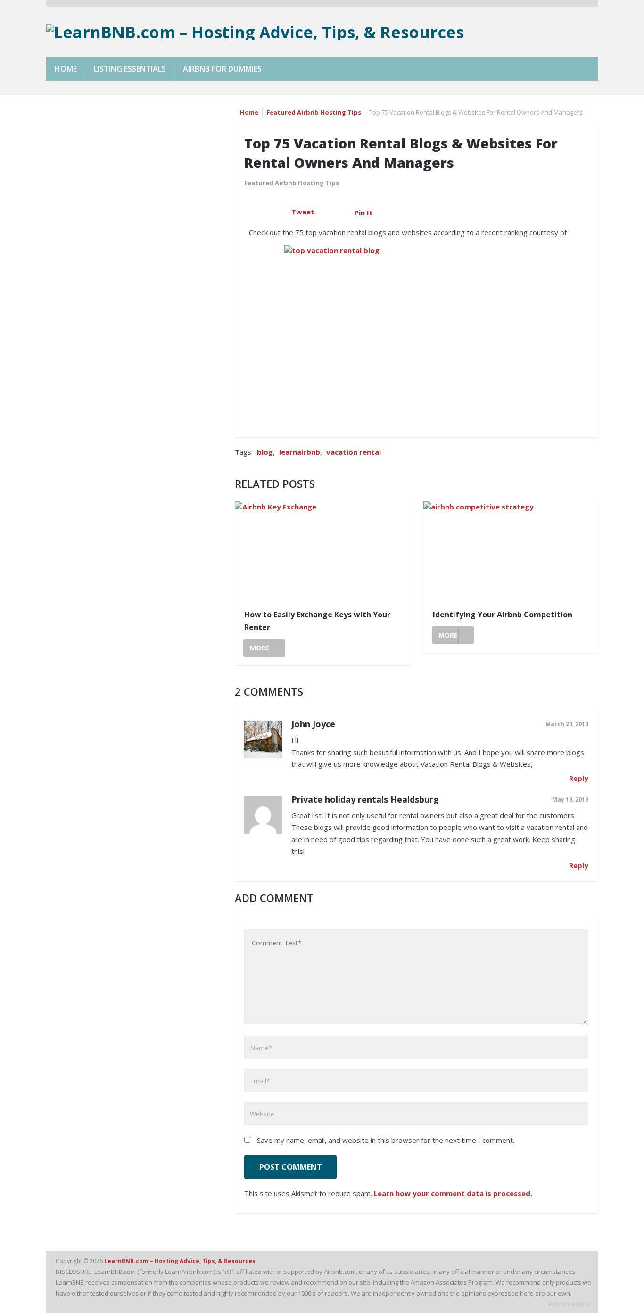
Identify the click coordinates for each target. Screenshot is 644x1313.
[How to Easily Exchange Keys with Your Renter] (322, 552)
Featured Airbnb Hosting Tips (313, 112)
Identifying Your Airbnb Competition (502, 614)
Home (66, 69)
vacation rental (353, 452)
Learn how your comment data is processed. (453, 1193)
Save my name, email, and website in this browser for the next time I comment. (385, 1140)
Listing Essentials (130, 69)
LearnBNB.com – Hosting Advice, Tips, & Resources (180, 1261)
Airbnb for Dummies (222, 69)
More (259, 647)
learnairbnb (299, 452)
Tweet (302, 211)
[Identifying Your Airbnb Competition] (510, 552)
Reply (578, 778)
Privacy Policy (570, 1304)
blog (265, 452)
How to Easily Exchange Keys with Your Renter (317, 620)
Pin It (364, 212)
